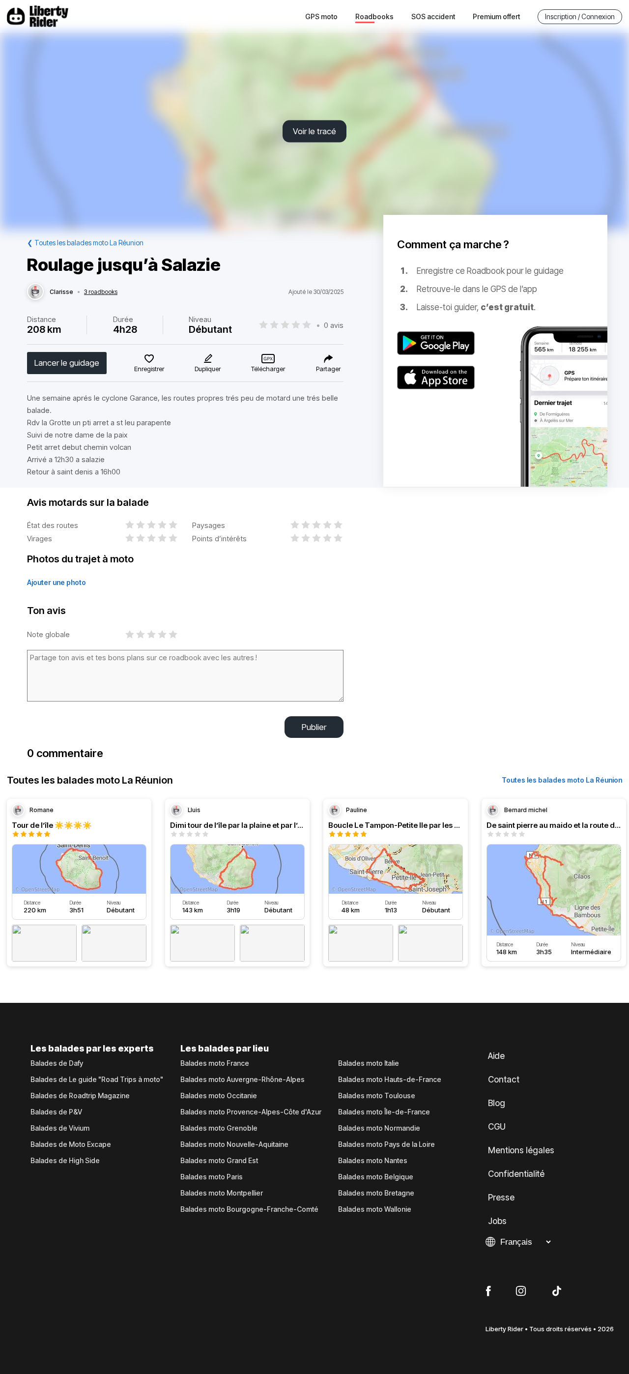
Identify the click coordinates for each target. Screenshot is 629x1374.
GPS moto (321, 16)
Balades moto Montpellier (221, 1193)
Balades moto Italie (368, 1063)
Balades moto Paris (211, 1176)
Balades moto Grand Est (219, 1160)
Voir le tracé (314, 131)
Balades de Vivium (59, 1128)
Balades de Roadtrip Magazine (80, 1095)
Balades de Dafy (56, 1063)
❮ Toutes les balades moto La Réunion (85, 242)
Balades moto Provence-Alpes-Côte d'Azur (250, 1112)
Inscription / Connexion (580, 16)
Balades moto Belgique (375, 1176)
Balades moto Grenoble (218, 1128)
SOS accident (433, 16)
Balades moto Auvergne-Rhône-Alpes (242, 1079)
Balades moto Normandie (379, 1128)
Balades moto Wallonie (374, 1209)
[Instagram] (520, 1291)
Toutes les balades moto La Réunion (562, 780)
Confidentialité (516, 1174)
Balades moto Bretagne (376, 1193)
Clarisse (61, 292)
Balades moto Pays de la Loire (386, 1144)
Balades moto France (214, 1063)
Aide (496, 1056)
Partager (328, 369)
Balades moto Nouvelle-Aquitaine (234, 1144)
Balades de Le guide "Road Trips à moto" (96, 1079)
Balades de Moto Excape (70, 1144)
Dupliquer (208, 369)
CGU (497, 1127)
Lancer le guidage (66, 363)
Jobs (497, 1221)
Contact (503, 1079)
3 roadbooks (100, 292)
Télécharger (268, 369)
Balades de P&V (56, 1112)
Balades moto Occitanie (218, 1095)
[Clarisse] (35, 292)
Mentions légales (521, 1150)
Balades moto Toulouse (376, 1095)
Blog (496, 1103)
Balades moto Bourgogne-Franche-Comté (249, 1209)
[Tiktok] (556, 1291)
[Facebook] (488, 1291)
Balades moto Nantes (372, 1160)
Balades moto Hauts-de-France (389, 1079)
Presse (501, 1197)
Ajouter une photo (56, 582)
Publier (314, 727)
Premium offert (496, 16)
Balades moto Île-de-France (384, 1112)
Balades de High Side (65, 1160)
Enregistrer (149, 369)
